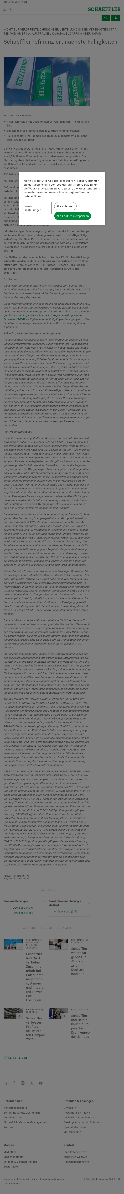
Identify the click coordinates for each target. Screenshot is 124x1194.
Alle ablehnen (65, 206)
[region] (62, 198)
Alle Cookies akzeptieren (73, 216)
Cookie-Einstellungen (32, 208)
